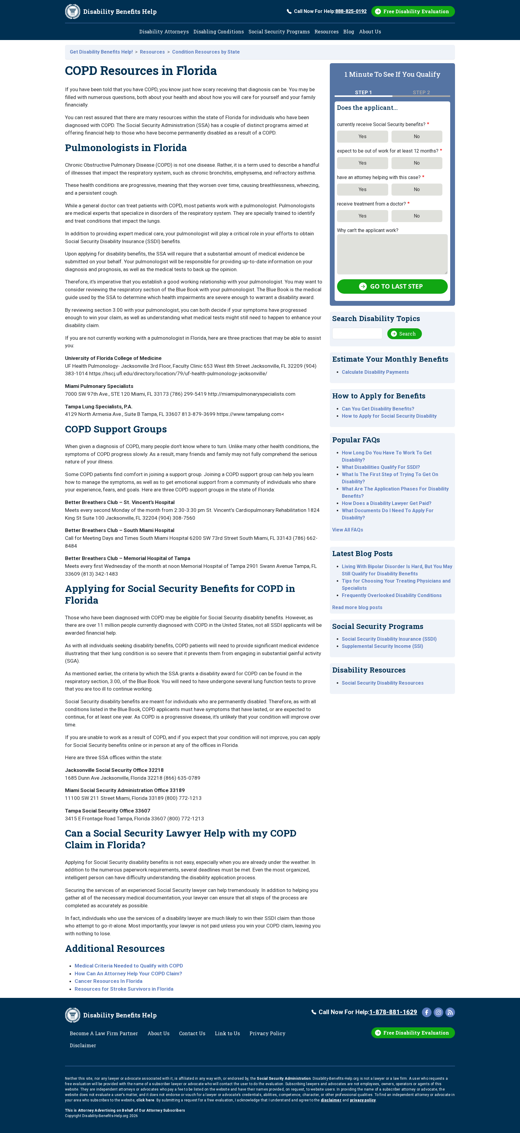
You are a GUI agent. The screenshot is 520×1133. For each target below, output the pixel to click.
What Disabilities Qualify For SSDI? (381, 467)
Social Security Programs (279, 31)
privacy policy (363, 1100)
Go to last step (396, 286)
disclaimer (331, 1100)
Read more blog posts (357, 607)
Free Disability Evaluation (416, 11)
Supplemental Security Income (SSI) (382, 646)
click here (145, 1100)
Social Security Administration (284, 1078)
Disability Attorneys (164, 31)
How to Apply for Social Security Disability (389, 416)
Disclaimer (83, 1045)
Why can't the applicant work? (367, 230)
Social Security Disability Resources (383, 683)
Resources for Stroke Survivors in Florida (124, 989)
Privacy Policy (267, 1033)
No (417, 136)
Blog (348, 31)
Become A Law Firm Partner (104, 1033)
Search (407, 333)
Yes (363, 136)
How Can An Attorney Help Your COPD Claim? (128, 973)
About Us (370, 31)
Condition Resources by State (206, 52)
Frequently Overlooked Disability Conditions (392, 595)
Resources (326, 31)
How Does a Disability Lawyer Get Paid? (387, 503)
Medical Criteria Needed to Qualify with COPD (129, 966)
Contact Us (192, 1033)
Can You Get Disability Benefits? (378, 409)
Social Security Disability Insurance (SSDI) (389, 639)
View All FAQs (347, 530)
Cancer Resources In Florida (108, 981)
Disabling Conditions (218, 31)
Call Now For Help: (330, 11)
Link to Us (227, 1033)
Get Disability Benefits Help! (101, 52)
